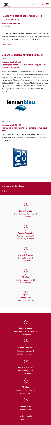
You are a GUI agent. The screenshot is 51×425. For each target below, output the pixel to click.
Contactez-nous (25, 409)
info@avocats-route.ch (25, 300)
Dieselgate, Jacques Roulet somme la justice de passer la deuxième (24, 66)
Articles (5, 191)
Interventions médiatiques (13, 186)
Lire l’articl (6, 44)
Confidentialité (25, 419)
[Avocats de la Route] (6, 4)
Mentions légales (25, 416)
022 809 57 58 (25, 297)
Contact (41, 4)
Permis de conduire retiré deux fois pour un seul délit (24, 129)
